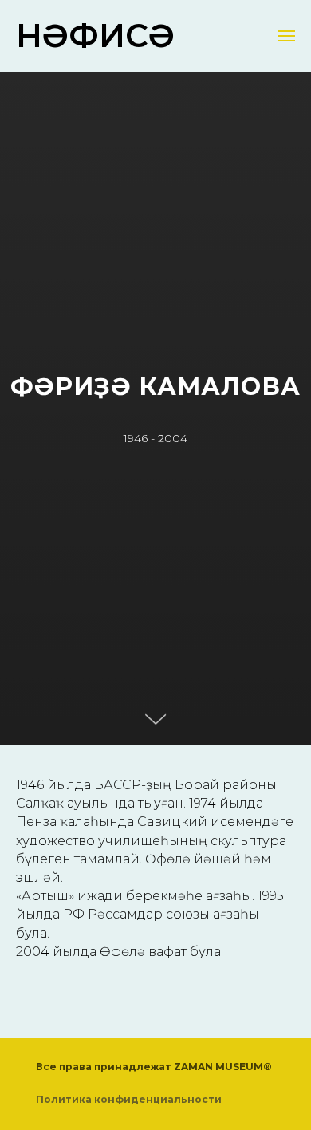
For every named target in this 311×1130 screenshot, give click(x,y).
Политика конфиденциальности (129, 1099)
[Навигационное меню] (286, 35)
